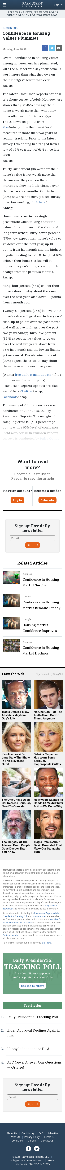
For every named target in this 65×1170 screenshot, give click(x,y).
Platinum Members (12, 935)
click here (38, 202)
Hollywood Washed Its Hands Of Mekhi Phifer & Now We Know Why (48, 803)
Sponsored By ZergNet (49, 674)
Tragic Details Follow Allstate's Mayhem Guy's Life (15, 715)
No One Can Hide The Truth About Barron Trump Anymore (48, 715)
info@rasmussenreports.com (27, 1160)
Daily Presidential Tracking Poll (32, 1017)
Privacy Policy (32, 1137)
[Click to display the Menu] (4, 5)
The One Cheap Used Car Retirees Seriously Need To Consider (16, 803)
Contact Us (47, 1140)
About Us (12, 1133)
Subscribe (47, 500)
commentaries (39, 916)
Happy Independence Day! (28, 1049)
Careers (32, 1140)
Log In (58, 4)
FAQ (41, 1133)
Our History (27, 1133)
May (6, 127)
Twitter (27, 391)
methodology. (42, 444)
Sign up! (32, 545)
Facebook (10, 397)
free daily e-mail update (33, 375)
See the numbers (32, 985)
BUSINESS (10, 28)
